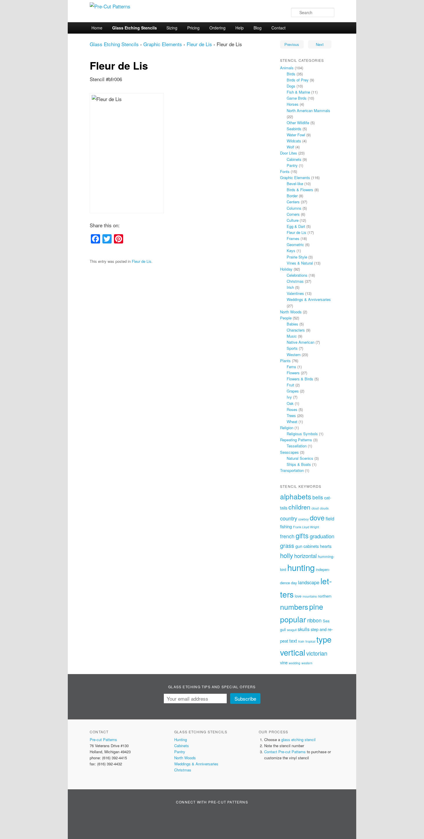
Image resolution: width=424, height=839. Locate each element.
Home (96, 28)
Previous (291, 44)
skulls (303, 629)
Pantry (292, 165)
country (288, 518)
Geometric (295, 244)
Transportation (292, 470)
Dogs (291, 86)
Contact (278, 28)
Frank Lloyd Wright (306, 527)
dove (317, 517)
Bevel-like (295, 183)
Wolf (290, 147)
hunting (301, 567)
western (306, 663)
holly (286, 555)
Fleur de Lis (199, 44)
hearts (325, 546)
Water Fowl (296, 134)
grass (287, 545)
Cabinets (294, 159)
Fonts (285, 171)
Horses (293, 104)
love (298, 596)
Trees (291, 415)
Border (292, 195)
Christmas (295, 281)
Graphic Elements (162, 44)
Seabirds (294, 128)
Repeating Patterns (296, 439)
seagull (292, 630)
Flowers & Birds (300, 379)
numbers (294, 606)
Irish (290, 287)
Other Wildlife (298, 122)
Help (239, 28)
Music (292, 336)
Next (320, 44)
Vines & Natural (300, 263)
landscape (308, 582)
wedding (294, 663)
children (299, 507)
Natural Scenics (300, 458)
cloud (315, 508)
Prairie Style (297, 257)
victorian (316, 653)
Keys (291, 250)
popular (293, 619)
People (286, 318)
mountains (310, 596)
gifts (302, 535)
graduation (322, 536)
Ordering (217, 28)
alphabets (295, 496)
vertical (292, 652)
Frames (293, 238)
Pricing (193, 28)
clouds (324, 508)
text (293, 640)
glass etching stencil (298, 739)
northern (324, 596)
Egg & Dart (296, 226)
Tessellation (297, 446)
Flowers (293, 372)
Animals (287, 67)
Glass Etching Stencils (134, 28)
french (287, 536)
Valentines (295, 293)
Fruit (290, 385)
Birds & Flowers (300, 189)
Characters (296, 330)
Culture (293, 220)
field (330, 518)
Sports (292, 348)
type (323, 639)
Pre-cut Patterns (103, 739)
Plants (285, 360)
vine (284, 662)
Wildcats (294, 141)
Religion (286, 427)
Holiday (286, 269)
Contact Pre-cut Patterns (285, 751)
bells (317, 497)
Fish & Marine (298, 92)
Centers (293, 201)
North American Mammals (308, 110)
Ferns (291, 366)
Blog (258, 28)
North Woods (291, 312)
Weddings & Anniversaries (309, 299)
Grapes (293, 391)
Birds (291, 74)
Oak (290, 403)
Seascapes (289, 452)
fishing (286, 526)
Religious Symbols (302, 433)
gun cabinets (307, 546)
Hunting (180, 739)
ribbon (314, 620)
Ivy (289, 397)
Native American (300, 342)
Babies (292, 324)
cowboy (303, 519)
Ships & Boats (299, 464)
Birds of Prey (298, 80)
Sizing (171, 28)
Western (294, 354)
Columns (294, 208)
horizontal (305, 555)
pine (316, 606)
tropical (310, 641)
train (301, 641)
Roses (292, 409)
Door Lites (288, 153)
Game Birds (297, 98)
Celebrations (297, 275)
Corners (293, 214)
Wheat (292, 421)
